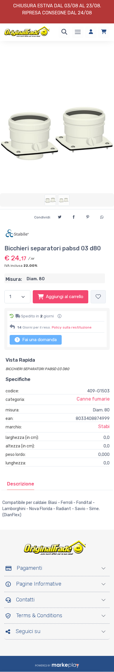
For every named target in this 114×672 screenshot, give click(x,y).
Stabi (104, 426)
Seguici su (27, 631)
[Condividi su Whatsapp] (101, 216)
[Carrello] (104, 32)
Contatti (25, 599)
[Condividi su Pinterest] (87, 216)
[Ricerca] (64, 32)
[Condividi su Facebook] (73, 216)
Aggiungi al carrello (64, 296)
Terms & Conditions (39, 615)
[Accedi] (91, 32)
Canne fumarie (93, 399)
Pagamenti (29, 568)
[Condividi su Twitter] (59, 216)
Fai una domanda (39, 339)
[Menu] (78, 32)
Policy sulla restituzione (71, 327)
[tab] (20, 484)
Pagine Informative (38, 584)
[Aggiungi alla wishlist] (98, 296)
